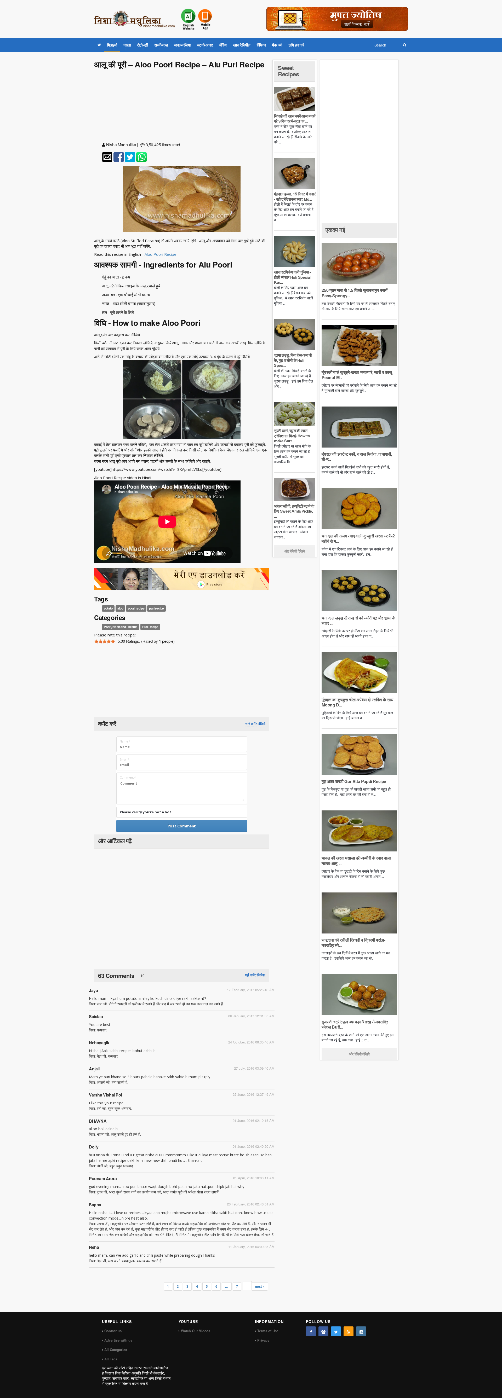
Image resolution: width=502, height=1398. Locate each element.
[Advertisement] (181, 106)
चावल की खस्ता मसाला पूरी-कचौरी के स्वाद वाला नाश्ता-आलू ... (356, 860)
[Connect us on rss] (348, 1331)
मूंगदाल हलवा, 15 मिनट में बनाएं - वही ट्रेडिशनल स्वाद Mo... (294, 196)
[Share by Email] (107, 157)
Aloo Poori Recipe (160, 254)
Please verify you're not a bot (145, 812)
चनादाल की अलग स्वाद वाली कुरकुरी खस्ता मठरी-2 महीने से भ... (358, 538)
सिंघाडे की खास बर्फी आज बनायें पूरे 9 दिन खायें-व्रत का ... (294, 118)
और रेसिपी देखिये (294, 551)
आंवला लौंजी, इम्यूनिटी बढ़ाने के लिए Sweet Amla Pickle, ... (294, 511)
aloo (120, 608)
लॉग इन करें (296, 45)
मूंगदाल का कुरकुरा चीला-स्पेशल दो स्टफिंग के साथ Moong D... (357, 702)
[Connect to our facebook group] (323, 1331)
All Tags (110, 1358)
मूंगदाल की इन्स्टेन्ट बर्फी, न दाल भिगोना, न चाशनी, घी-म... (357, 456)
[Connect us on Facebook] (311, 1331)
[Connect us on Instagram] (361, 1331)
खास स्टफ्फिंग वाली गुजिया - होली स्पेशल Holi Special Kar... (292, 277)
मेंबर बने (277, 45)
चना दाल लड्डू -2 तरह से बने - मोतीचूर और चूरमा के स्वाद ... (358, 620)
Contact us (113, 1330)
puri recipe (156, 608)
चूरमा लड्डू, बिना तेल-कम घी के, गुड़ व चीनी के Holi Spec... (292, 360)
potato (108, 608)
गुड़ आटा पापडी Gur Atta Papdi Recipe (354, 781)
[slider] (104, 641)
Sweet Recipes (288, 70)
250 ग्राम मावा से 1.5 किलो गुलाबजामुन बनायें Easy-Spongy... (354, 292)
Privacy (263, 1340)
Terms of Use (267, 1330)
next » (260, 1286)
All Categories (115, 1349)
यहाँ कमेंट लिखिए (255, 975)
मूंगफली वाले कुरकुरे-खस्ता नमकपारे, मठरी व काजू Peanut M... (357, 374)
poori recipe (136, 608)
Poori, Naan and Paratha (121, 626)
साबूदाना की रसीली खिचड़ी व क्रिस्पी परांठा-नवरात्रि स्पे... (353, 942)
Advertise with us (118, 1340)
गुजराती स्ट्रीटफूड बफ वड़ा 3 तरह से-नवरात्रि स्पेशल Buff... (355, 1024)
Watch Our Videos (195, 1330)
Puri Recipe (150, 626)
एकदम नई (335, 229)
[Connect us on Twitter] (336, 1331)
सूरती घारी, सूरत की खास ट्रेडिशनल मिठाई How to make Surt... (292, 436)
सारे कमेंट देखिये (255, 723)
